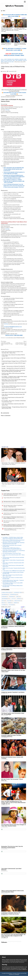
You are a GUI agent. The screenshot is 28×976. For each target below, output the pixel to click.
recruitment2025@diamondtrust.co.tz (13, 326)
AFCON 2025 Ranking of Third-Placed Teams (12, 553)
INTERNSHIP (4, 596)
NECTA (3, 600)
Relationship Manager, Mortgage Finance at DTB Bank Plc (14, 361)
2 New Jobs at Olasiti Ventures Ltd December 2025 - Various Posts (13, 566)
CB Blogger (17, 974)
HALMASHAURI (4, 594)
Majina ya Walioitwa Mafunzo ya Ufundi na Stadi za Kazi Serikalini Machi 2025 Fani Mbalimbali (14, 525)
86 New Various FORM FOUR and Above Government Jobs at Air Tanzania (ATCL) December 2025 (13, 371)
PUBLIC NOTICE (17, 600)
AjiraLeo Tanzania (12, 973)
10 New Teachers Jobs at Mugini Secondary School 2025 (20, 344)
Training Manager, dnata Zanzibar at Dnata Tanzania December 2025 (13, 573)
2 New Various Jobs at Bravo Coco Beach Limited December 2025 (12, 578)
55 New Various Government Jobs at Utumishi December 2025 (12, 546)
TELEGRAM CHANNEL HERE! (15, 55)
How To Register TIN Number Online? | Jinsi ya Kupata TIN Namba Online (13, 517)
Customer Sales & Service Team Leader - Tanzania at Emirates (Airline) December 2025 (13, 581)
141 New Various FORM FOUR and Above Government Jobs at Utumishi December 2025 (14, 386)
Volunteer (11, 604)
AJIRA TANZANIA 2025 (9, 59)
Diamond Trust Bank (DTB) (6, 60)
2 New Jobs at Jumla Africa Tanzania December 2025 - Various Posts (13, 563)
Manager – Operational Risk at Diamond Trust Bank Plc (13, 368)
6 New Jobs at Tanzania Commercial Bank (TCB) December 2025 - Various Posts (12, 352)
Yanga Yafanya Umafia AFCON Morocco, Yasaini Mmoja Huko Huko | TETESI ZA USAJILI (14, 551)
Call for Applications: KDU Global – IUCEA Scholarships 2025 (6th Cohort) (13, 494)
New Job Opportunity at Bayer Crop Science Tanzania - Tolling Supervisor (13, 506)
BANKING (17, 59)
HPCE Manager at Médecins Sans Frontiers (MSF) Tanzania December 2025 (13, 583)
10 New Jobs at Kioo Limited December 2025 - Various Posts (14, 555)
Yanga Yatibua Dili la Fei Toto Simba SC (12, 497)
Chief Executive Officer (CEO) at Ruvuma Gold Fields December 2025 (13, 558)
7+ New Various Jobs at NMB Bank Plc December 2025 (14, 570)
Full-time (7, 109)
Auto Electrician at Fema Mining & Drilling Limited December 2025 (12, 586)
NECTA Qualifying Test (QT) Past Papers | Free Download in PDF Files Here (14, 529)
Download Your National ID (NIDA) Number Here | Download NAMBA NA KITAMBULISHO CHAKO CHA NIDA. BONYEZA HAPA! (14, 177)
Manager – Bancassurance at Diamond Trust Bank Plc (13, 366)
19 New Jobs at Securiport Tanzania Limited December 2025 (14, 569)
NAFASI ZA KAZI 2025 (9, 61)
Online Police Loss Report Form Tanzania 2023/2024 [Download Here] (15, 514)
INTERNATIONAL (13, 594)
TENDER (9, 602)
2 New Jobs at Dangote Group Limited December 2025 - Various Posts (13, 575)
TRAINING (15, 602)
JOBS (13, 60)
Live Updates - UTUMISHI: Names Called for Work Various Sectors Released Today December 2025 (14, 377)
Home (2, 59)
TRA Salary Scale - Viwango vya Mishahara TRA (14, 501)
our (4, 329)
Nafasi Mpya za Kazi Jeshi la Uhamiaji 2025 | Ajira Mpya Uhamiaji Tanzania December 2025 (14, 380)
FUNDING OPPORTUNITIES (6, 592)
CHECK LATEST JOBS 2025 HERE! (14, 335)
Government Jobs (17, 592)
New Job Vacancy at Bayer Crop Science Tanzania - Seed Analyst (14, 521)
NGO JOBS (9, 600)
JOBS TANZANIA (18, 60)
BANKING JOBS (22, 59)
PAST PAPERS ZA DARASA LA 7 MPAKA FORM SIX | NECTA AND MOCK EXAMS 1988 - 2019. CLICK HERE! (14, 181)
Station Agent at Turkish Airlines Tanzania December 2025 (14, 392)
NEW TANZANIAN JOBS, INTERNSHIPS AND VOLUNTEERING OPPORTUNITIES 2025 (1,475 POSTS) (14, 169)
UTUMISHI (3, 604)
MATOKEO (19, 598)
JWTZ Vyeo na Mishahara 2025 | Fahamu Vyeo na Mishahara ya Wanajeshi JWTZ (14, 510)
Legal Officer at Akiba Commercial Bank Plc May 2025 (6, 344)
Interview (11, 596)
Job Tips (13, 598)
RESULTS (3, 602)
